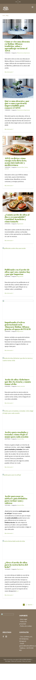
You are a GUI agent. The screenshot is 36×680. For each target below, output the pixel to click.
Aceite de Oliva (20, 167)
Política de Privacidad (16, 661)
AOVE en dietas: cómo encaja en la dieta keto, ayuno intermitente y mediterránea (16, 161)
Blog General (20, 223)
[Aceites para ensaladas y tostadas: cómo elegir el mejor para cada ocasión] (18, 419)
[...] (17, 591)
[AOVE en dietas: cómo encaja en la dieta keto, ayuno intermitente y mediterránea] (18, 145)
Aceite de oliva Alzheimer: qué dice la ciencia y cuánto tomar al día (18, 381)
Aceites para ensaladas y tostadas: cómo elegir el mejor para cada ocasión (16, 434)
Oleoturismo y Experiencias (23, 53)
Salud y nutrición (21, 386)
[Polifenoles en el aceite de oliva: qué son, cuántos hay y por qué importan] (18, 257)
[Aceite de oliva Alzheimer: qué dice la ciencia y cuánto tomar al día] (18, 367)
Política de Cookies (26, 661)
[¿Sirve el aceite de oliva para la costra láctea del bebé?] (18, 550)
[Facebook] (3, 636)
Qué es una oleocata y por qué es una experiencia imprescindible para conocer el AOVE (17, 104)
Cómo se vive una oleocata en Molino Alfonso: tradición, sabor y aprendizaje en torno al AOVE (17, 46)
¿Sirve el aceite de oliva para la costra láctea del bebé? (16, 564)
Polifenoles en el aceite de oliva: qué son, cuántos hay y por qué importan (17, 272)
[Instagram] (6, 636)
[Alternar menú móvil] (32, 7)
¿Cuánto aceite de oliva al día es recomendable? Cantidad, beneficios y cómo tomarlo (17, 218)
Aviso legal (7, 661)
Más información (9, 72)
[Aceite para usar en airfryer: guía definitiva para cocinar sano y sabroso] (18, 483)
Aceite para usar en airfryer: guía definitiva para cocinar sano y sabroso (16, 499)
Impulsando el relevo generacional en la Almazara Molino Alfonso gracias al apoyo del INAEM (18, 325)
